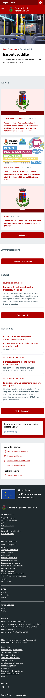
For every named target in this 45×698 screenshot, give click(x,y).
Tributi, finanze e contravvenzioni (13, 576)
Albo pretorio (6, 676)
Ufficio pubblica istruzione (13, 357)
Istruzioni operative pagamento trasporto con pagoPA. (22, 384)
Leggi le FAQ (5, 647)
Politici (3, 528)
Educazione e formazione (12, 283)
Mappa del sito (20, 695)
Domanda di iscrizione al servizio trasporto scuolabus (18, 288)
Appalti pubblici (7, 552)
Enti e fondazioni (7, 525)
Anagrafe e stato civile (9, 549)
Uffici (3, 523)
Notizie (7, 216)
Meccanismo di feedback (10, 673)
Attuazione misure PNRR (10, 657)
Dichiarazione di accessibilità (11, 671)
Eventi (3, 610)
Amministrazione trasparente (12, 663)
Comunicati (5, 594)
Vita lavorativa (6, 581)
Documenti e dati (7, 533)
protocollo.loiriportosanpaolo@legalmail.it (20, 640)
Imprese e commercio (9, 568)
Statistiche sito (7, 660)
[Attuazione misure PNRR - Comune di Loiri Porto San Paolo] (22, 495)
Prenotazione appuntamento (11, 649)
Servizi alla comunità (12, 167)
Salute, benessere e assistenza (12, 573)
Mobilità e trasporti (8, 571)
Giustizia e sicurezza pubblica (12, 565)
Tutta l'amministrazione (22, 261)
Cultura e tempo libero (9, 560)
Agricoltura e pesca (8, 544)
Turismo (4, 578)
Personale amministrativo (10, 531)
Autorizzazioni (6, 555)
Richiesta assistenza (8, 655)
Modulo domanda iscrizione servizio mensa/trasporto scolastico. (17, 338)
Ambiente (5, 547)
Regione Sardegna (9, 2)
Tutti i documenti (22, 410)
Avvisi (3, 597)
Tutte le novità (23, 235)
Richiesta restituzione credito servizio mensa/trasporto (20, 345)
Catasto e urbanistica (9, 557)
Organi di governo (8, 517)
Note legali (5, 668)
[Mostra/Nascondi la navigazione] (2, 9)
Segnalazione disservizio (10, 652)
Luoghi (3, 608)
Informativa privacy (8, 665)
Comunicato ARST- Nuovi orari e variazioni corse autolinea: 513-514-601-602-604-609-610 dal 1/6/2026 (22, 223)
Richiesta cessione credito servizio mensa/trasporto (19, 363)
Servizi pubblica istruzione (14, 118)
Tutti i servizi (22, 315)
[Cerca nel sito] (39, 9)
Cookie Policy (6, 695)
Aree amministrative (9, 520)
